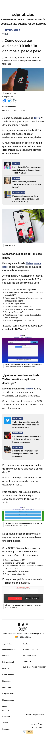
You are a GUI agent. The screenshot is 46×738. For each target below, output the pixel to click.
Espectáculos (8, 700)
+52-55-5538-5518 (30, 649)
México (21, 19)
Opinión (41, 19)
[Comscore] (23, 637)
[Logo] (23, 14)
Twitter (5, 723)
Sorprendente (8, 694)
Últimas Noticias (9, 19)
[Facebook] (4, 101)
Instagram (6, 729)
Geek (4, 706)
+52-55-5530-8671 (30, 656)
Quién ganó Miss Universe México (18, 24)
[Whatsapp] (14, 101)
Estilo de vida (8, 675)
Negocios (6, 687)
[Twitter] (9, 101)
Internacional (30, 19)
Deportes (6, 681)
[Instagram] (27, 624)
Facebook (6, 716)
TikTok (5, 34)
